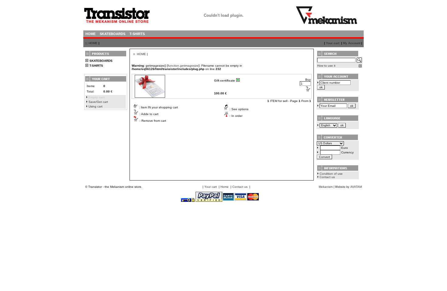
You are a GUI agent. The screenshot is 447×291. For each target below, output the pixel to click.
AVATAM (356, 186)
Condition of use (331, 173)
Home (224, 186)
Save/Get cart (98, 101)
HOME (93, 43)
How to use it (326, 65)
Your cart (332, 43)
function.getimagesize (183, 65)
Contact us (327, 177)
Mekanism (326, 186)
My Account (351, 43)
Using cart (95, 106)
